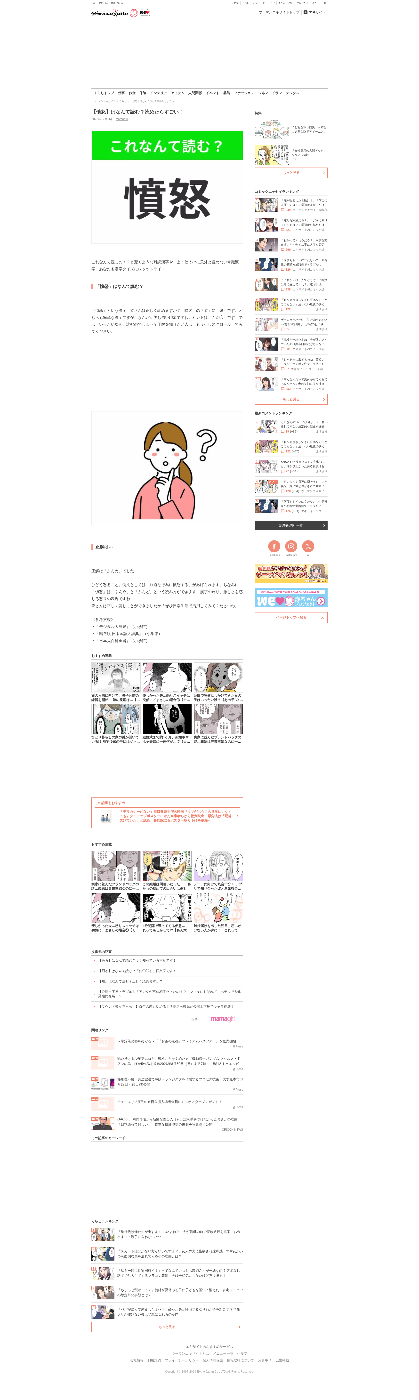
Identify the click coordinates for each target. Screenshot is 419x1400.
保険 (142, 93)
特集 (258, 113)
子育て (235, 3)
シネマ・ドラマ (270, 93)
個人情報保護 (213, 1360)
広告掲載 (282, 1360)
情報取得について (240, 1360)
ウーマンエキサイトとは (190, 1353)
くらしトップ (104, 93)
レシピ (256, 3)
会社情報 (137, 1360)
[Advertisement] (209, 53)
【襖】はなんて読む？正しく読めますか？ (130, 981)
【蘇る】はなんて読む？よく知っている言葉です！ (137, 960)
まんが (281, 3)
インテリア (158, 93)
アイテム (178, 93)
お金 (132, 93)
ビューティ (269, 3)
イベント (212, 93)
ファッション (244, 93)
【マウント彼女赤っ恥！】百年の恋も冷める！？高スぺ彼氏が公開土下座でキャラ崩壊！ (166, 1006)
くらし (245, 3)
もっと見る (167, 1327)
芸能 (226, 93)
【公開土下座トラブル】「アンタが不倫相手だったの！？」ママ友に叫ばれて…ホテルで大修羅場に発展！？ (169, 994)
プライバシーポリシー (182, 1360)
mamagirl (122, 119)
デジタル (292, 93)
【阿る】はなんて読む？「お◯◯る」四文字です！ (137, 971)
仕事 (121, 93)
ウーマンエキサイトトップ (279, 12)
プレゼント (303, 3)
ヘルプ (242, 1353)
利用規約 (154, 1360)
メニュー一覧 (319, 3)
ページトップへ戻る (291, 617)
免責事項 (265, 1360)
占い (291, 3)
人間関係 (195, 93)
